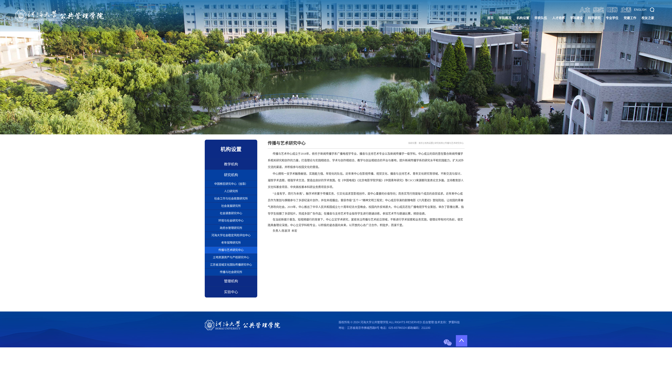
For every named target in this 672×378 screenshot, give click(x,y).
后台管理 (428, 322)
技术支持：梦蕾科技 (447, 322)
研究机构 (231, 175)
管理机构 (231, 281)
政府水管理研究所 (231, 227)
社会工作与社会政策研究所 (231, 198)
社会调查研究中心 (231, 213)
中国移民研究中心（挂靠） (231, 183)
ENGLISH (640, 9)
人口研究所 (231, 191)
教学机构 (231, 164)
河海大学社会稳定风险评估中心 (231, 235)
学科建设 (576, 18)
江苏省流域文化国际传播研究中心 (231, 264)
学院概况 (505, 18)
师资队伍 (540, 18)
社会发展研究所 (231, 205)
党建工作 (630, 18)
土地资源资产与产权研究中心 (231, 257)
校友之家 (648, 18)
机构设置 (523, 18)
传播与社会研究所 (231, 272)
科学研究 (594, 18)
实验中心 (231, 292)
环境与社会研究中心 (231, 220)
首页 (490, 18)
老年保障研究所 (231, 242)
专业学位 (612, 18)
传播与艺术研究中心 (231, 249)
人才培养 (558, 18)
